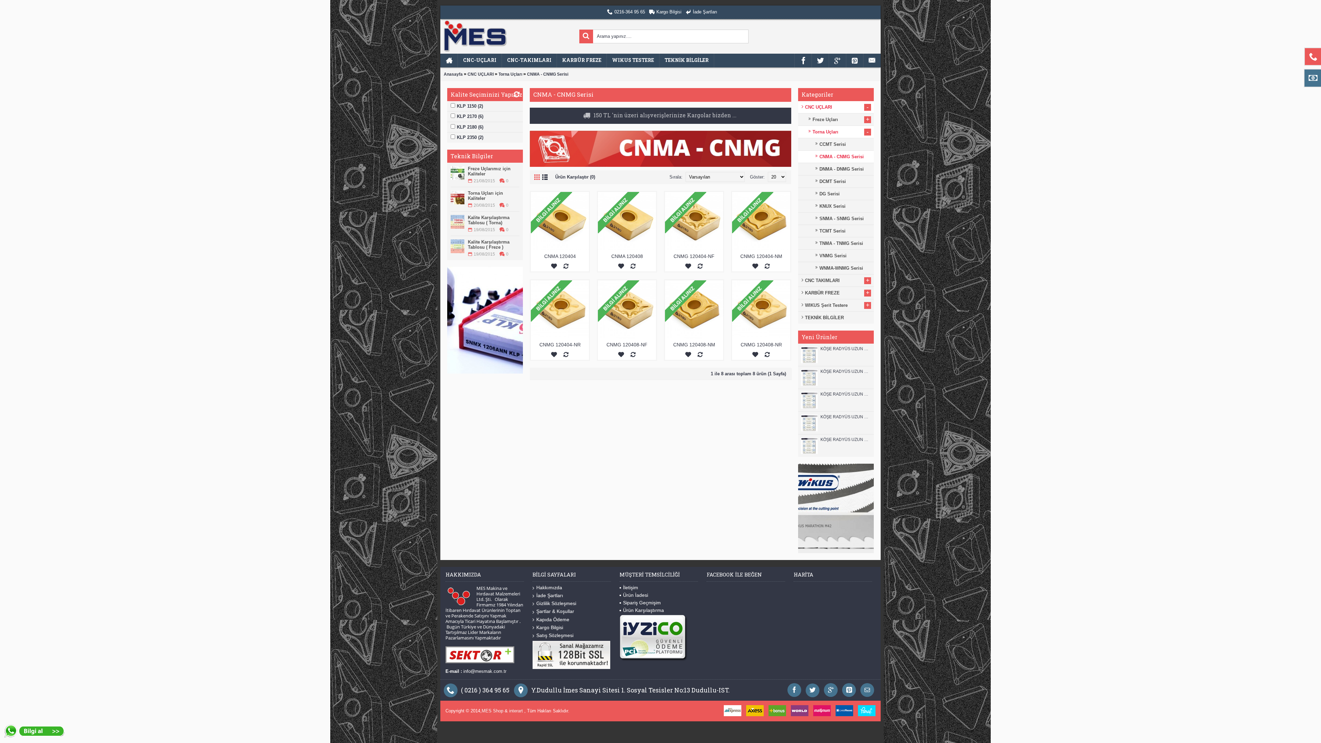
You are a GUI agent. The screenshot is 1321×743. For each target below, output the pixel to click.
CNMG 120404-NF (694, 256)
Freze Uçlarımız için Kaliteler (489, 171)
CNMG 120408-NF (626, 345)
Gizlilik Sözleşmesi (556, 603)
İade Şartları (549, 595)
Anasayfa (453, 74)
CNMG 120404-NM (761, 256)
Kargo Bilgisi (549, 627)
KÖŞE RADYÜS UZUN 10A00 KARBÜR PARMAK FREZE (845, 416)
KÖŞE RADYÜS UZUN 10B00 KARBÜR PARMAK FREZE (845, 394)
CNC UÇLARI (481, 74)
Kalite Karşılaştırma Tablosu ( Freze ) (488, 244)
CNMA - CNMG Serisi (547, 74)
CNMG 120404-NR (560, 345)
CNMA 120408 (627, 256)
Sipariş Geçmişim (642, 602)
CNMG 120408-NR (761, 345)
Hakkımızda (549, 587)
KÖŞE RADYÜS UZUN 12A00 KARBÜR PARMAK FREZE (845, 371)
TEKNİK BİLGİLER (824, 317)
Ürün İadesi (635, 595)
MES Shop (493, 710)
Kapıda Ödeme (552, 619)
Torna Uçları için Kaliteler (485, 196)
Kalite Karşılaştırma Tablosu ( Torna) (488, 220)
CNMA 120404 (560, 256)
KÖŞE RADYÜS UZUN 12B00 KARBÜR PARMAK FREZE (845, 348)
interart (516, 710)
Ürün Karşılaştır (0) (575, 177)
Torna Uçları (510, 74)
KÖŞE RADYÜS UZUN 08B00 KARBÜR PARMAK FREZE (845, 439)
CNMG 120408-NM (694, 345)
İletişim (630, 587)
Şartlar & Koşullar (555, 611)
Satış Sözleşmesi (554, 635)
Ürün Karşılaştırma (643, 610)
